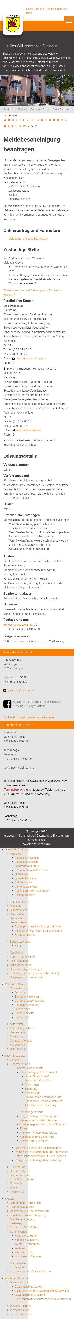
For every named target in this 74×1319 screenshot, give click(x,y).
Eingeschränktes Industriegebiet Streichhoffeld (43, 1299)
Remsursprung (24, 1252)
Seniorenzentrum (20, 1171)
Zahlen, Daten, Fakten (23, 956)
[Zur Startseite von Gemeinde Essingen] (12, 27)
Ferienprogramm (25, 895)
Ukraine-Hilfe (18, 1048)
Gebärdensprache (56, 8)
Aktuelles (15, 853)
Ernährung (31, 1088)
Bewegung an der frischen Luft (43, 1097)
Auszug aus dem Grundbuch (32, 890)
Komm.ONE (44, 844)
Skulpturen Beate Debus (24, 1227)
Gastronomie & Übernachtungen (29, 1211)
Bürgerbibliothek (20, 1175)
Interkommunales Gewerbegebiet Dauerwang (42, 1290)
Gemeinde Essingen (17, 849)
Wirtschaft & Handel (17, 1278)
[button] (69, 20)
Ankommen (32, 1084)
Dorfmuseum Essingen (28, 1256)
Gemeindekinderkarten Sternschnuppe (38, 1147)
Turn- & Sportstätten (22, 1179)
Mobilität (15, 906)
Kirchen (14, 1187)
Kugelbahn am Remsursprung (28, 1215)
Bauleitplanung (19, 922)
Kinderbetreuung (20, 1064)
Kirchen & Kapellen (26, 1240)
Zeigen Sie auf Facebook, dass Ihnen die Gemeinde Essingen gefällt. (37, 704)
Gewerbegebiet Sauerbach (30, 1294)
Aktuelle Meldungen (27, 857)
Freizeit (9, 1198)
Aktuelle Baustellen (26, 862)
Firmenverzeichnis (21, 1314)
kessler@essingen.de (28, 430)
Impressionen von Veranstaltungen (31, 1271)
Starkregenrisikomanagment (27, 977)
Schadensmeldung (21, 1040)
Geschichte (16, 952)
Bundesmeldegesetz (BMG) (19, 624)
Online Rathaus (61, 109)
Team (23, 1128)
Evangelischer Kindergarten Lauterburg (38, 1160)
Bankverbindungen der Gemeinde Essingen (29, 717)
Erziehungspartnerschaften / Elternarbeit (44, 1124)
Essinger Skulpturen (22, 1207)
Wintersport (17, 1267)
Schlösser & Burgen (26, 1235)
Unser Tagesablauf (31, 1112)
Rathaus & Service (40, 109)
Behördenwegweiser (27, 996)
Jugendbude (17, 1167)
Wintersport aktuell (26, 886)
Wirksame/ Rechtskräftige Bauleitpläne (38, 930)
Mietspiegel (22, 1017)
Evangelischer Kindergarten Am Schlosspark (41, 1152)
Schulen (15, 1059)
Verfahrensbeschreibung (29, 1000)
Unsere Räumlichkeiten (34, 1141)
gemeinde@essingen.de (21, 690)
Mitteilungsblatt (19, 901)
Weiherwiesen (23, 1248)
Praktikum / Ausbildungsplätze (38, 1132)
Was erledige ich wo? (22, 1028)
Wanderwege (18, 1263)
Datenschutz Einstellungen (53, 835)
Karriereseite (17, 1032)
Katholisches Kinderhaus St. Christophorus (40, 1156)
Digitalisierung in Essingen (26, 969)
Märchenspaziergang (23, 1219)
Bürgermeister (18, 910)
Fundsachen (17, 1044)
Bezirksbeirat (18, 918)
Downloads (17, 1036)
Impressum (10, 835)
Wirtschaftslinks (19, 1310)
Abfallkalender (23, 882)
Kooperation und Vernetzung (37, 1136)
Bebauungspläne (25, 934)
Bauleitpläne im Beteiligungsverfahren (38, 926)
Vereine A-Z (17, 1191)
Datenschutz (26, 835)
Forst (18, 945)
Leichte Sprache (34, 8)
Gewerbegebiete (19, 1282)
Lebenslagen (22, 1009)
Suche (28, 13)
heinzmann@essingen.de (31, 358)
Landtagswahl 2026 (27, 866)
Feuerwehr (16, 1183)
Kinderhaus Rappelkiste (29, 1068)
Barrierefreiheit (36, 839)
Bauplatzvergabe (20, 941)
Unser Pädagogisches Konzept (38, 1072)
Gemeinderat (17, 914)
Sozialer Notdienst (26, 878)
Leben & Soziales (15, 1055)
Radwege (15, 1223)
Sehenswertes (18, 1231)
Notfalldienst (22, 874)
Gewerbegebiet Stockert (29, 1286)
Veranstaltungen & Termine (31, 870)
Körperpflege (32, 1092)
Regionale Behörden (27, 1004)
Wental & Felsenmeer (27, 1244)
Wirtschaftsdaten (20, 1305)
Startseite (23, 109)
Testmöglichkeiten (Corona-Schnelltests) (34, 973)
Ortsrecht (20, 992)
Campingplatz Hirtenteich (25, 1202)
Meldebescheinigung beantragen (28, 238)
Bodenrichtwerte (24, 1013)
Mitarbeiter (16, 1024)
